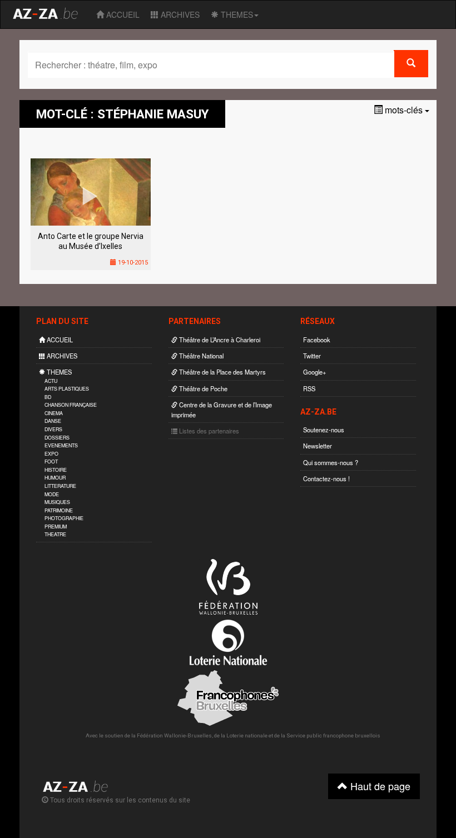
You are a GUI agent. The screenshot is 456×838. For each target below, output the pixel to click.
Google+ (314, 371)
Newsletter (317, 445)
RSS (309, 388)
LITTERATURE (60, 486)
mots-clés (404, 109)
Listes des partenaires (208, 430)
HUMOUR (55, 477)
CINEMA (53, 413)
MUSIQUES (57, 502)
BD (47, 397)
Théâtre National (200, 355)
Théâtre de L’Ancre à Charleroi (218, 339)
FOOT (51, 461)
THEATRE (55, 534)
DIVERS (53, 429)
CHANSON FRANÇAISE (70, 404)
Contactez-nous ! (326, 478)
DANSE (52, 421)
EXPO (51, 453)
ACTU (50, 381)
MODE (51, 494)
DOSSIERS (57, 437)
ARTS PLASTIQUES (66, 388)
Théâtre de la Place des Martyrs (221, 371)
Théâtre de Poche (202, 388)
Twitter (312, 355)
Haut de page (379, 786)
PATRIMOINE (58, 510)
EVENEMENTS (61, 445)
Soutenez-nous (323, 429)
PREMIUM (55, 526)
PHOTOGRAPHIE (63, 518)
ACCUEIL (122, 14)
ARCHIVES (179, 14)
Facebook (316, 339)
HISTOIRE (55, 469)
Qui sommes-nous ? (330, 462)
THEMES (236, 14)
